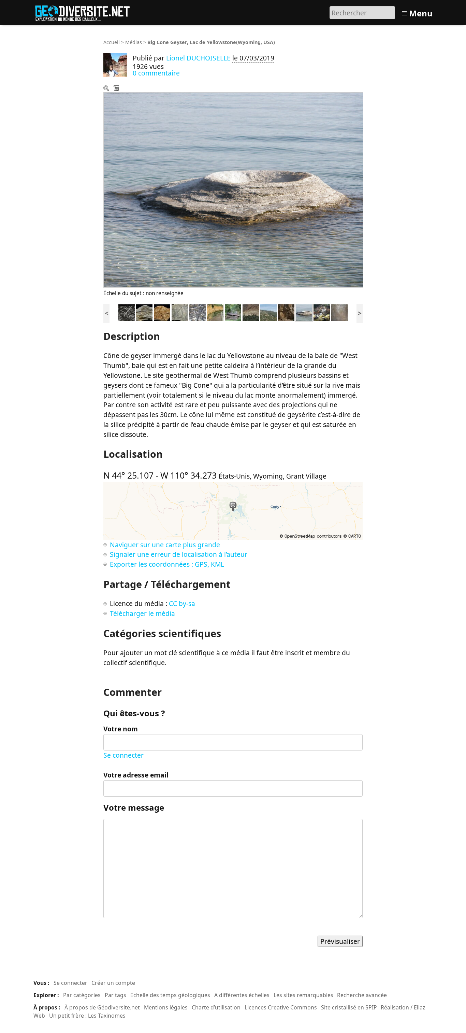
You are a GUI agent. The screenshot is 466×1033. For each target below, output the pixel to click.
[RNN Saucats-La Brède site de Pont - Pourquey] (215, 311)
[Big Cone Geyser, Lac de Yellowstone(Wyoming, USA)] (304, 311)
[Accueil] (85, 11)
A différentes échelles (242, 995)
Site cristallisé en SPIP (349, 1007)
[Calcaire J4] (286, 311)
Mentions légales (166, 1007)
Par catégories (82, 995)
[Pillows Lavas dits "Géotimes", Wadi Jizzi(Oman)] (197, 311)
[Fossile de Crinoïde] (144, 311)
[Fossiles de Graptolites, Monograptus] (126, 311)
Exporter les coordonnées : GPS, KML (167, 564)
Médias (133, 42)
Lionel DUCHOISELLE (198, 58)
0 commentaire (156, 73)
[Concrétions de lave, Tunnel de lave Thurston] (339, 311)
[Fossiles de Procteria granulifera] (162, 311)
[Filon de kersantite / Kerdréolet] (322, 311)
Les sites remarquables (303, 995)
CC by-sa (182, 603)
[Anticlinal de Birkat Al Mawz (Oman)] (251, 311)
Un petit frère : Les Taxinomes (87, 1015)
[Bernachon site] (233, 311)
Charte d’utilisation (216, 1007)
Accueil (111, 42)
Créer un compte (113, 983)
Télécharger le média (117, 88)
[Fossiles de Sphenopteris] (180, 311)
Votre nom (120, 728)
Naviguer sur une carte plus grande (165, 544)
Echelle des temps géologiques (170, 995)
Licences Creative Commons (281, 1007)
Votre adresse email (136, 775)
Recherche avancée (362, 995)
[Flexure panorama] (268, 311)
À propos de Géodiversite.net (102, 1007)
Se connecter (123, 755)
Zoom (106, 88)
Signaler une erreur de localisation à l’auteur (178, 554)
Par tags (115, 995)
